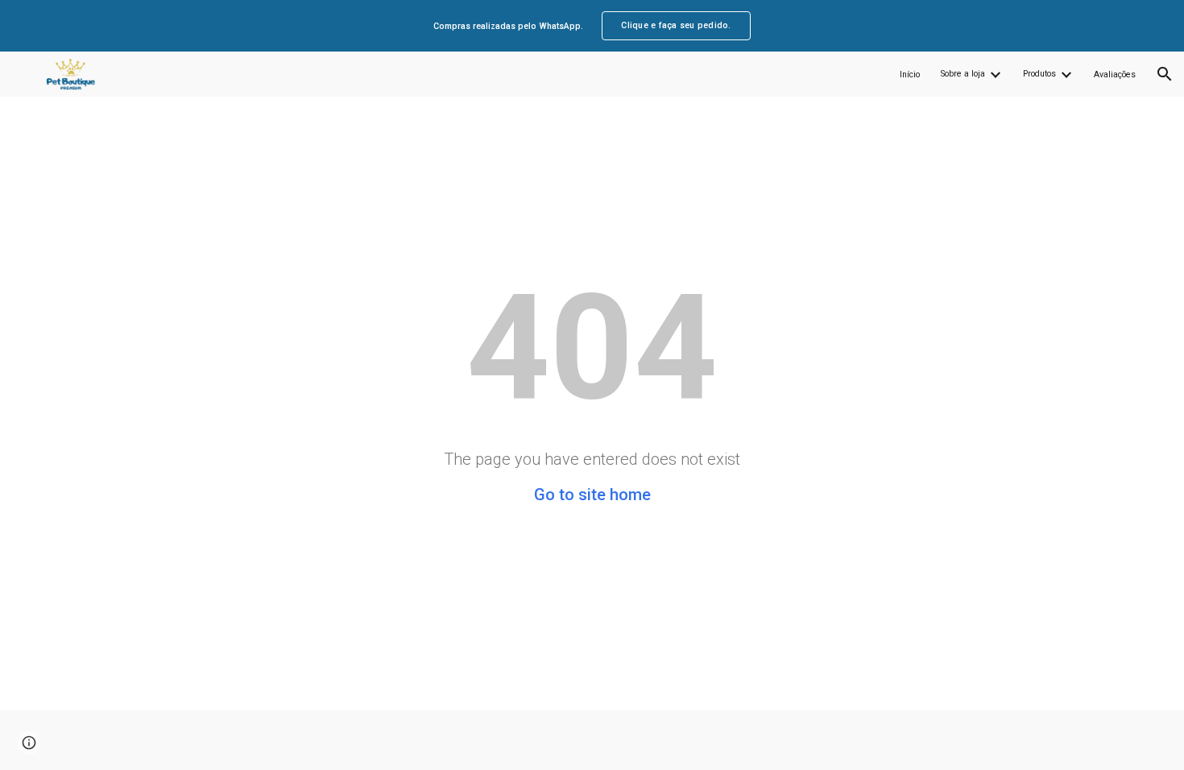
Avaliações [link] (1115, 74)
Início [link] (910, 74)
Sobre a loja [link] (963, 73)
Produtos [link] (1039, 73)
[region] (592, 26)
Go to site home (592, 494)
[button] (1164, 74)
